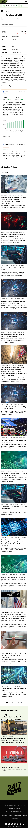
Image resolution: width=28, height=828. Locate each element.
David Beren (4, 758)
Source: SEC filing (6, 130)
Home (6, 798)
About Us (12, 798)
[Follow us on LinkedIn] (12, 817)
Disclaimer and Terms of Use (14, 805)
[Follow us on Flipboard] (23, 817)
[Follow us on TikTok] (20, 817)
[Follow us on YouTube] (15, 817)
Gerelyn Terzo (4, 730)
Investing (6, 11)
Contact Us (21, 798)
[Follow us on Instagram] (17, 817)
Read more (23, 133)
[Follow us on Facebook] (6, 817)
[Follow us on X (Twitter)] (9, 817)
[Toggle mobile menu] (26, 2)
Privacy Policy (7, 809)
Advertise (14, 812)
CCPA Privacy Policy (20, 809)
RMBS (6, 85)
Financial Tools (14, 802)
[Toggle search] (22, 1)
